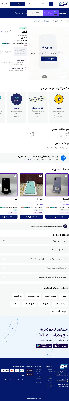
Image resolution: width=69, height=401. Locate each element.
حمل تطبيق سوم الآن (19, 13)
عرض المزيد (59, 116)
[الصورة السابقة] (65, 53)
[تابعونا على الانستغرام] (14, 379)
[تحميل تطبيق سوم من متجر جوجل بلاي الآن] (45, 346)
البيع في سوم (43, 4)
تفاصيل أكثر (14, 64)
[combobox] (52, 4)
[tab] (51, 13)
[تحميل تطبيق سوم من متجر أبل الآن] (60, 346)
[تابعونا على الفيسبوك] (23, 379)
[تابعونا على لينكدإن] (6, 379)
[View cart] (30, 4)
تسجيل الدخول (19, 4)
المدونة (35, 4)
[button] (51, 4)
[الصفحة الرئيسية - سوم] (63, 4)
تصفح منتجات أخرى (48, 59)
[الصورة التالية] (32, 53)
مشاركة (7, 32)
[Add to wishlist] (1, 31)
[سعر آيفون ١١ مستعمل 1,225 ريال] (57, 185)
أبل (22, 37)
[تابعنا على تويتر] (18, 379)
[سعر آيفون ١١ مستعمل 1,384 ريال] (31, 185)
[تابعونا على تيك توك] (10, 379)
